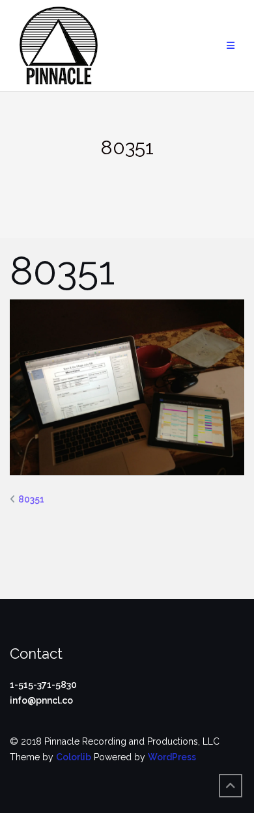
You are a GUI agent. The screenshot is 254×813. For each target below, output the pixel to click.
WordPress (172, 757)
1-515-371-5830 (43, 685)
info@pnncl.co (41, 700)
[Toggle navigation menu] (230, 46)
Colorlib (73, 757)
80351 (31, 499)
